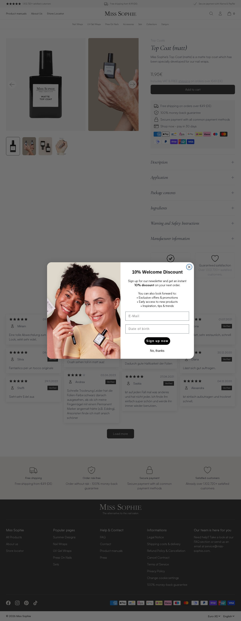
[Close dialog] (189, 267)
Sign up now (157, 341)
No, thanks (157, 350)
